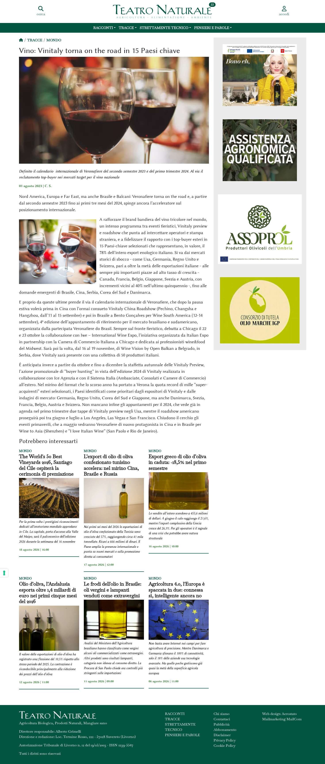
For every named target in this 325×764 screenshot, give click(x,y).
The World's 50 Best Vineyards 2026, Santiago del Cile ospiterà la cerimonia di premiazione (46, 465)
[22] (162, 11)
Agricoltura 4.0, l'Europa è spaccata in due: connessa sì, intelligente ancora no (177, 589)
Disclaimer (222, 735)
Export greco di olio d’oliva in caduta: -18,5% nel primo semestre (177, 462)
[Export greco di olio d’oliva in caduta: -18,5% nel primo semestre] (179, 491)
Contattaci (222, 719)
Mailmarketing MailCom (282, 719)
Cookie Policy (224, 745)
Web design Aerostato (279, 713)
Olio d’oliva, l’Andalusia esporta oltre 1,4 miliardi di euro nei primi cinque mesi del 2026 (48, 592)
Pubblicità (221, 724)
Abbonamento (225, 729)
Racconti (103, 27)
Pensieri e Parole (211, 27)
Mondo (53, 40)
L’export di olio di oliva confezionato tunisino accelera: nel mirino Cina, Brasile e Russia (111, 465)
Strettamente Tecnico (164, 27)
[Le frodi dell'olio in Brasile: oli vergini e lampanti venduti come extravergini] (114, 620)
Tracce (126, 27)
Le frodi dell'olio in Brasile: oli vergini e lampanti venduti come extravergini (112, 589)
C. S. (48, 186)
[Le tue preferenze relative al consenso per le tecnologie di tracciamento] (4, 573)
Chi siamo (221, 713)
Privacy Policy (225, 740)
